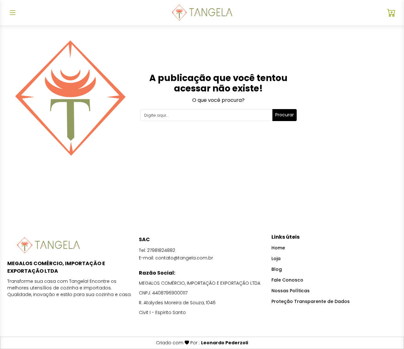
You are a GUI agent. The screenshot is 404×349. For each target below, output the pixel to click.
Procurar (284, 115)
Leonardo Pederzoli (224, 343)
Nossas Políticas (290, 291)
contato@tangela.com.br (184, 258)
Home (278, 248)
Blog (276, 269)
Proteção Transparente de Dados (310, 301)
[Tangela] (202, 12)
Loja (276, 258)
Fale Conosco (287, 280)
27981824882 (161, 250)
